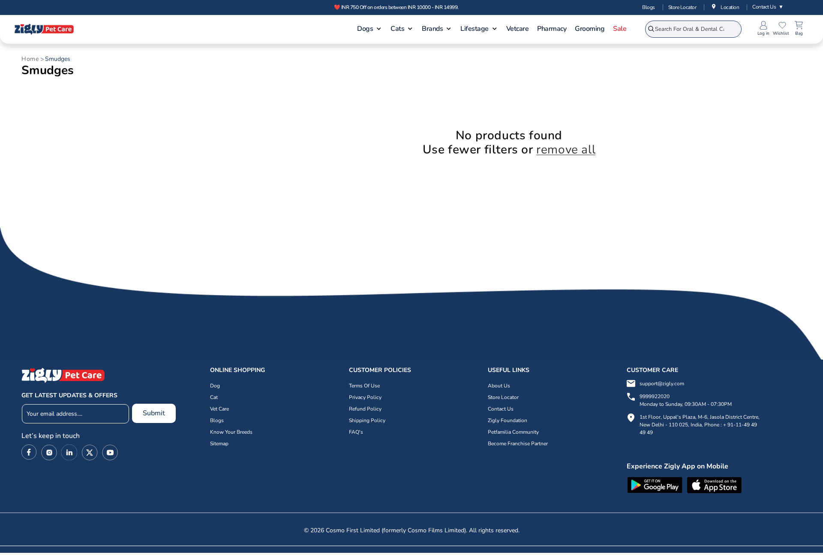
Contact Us (768, 6)
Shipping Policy (367, 420)
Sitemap (219, 443)
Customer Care (652, 370)
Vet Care (219, 408)
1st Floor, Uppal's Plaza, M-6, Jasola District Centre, (700, 417)
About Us (499, 385)
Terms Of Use (364, 385)
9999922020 (686, 400)
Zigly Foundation (507, 420)
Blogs (648, 7)
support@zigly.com (662, 383)
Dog (215, 385)
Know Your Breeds (231, 432)
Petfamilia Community (513, 432)
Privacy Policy (365, 397)
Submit (154, 413)
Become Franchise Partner (518, 443)
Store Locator (682, 7)
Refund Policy (365, 408)
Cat (214, 397)
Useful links (508, 370)
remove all (565, 150)
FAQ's (356, 432)
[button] (369, 29)
